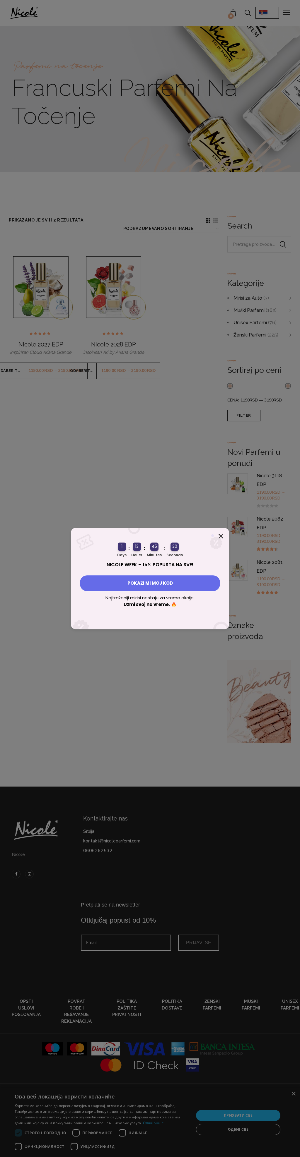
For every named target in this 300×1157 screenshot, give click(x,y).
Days (122, 554)
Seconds (174, 554)
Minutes (154, 554)
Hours (136, 554)
